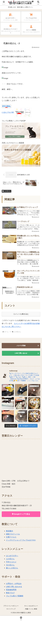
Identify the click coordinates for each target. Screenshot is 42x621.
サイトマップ (11, 609)
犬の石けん (10, 565)
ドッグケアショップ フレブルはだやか (21, 540)
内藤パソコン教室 (31, 609)
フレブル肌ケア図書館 (14, 596)
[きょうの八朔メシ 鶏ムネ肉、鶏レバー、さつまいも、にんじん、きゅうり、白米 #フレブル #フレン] (34, 403)
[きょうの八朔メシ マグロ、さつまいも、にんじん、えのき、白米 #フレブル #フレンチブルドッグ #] (34, 416)
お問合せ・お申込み (14, 583)
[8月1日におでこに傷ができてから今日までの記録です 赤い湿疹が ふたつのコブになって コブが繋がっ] (34, 390)
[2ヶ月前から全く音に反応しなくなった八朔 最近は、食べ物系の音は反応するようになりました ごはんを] (8, 403)
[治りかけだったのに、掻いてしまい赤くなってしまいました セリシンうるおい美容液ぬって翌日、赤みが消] (8, 416)
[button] (38, 395)
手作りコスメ (11, 562)
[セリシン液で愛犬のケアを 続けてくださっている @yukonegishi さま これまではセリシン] (8, 390)
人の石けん (7, 191)
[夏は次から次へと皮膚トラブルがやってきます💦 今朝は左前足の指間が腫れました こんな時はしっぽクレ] (21, 403)
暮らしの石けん (12, 568)
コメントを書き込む (21, 314)
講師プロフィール (13, 534)
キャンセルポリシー (31, 606)
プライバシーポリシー (11, 606)
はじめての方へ (12, 556)
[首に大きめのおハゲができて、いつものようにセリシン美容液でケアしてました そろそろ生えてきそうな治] (21, 416)
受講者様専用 (11, 590)
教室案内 (9, 531)
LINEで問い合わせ (21, 353)
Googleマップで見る (21, 514)
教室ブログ (10, 593)
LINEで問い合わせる (14, 587)
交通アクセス (11, 537)
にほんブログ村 (8, 112)
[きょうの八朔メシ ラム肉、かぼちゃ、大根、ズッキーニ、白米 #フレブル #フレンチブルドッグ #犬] (21, 390)
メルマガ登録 (21, 345)
